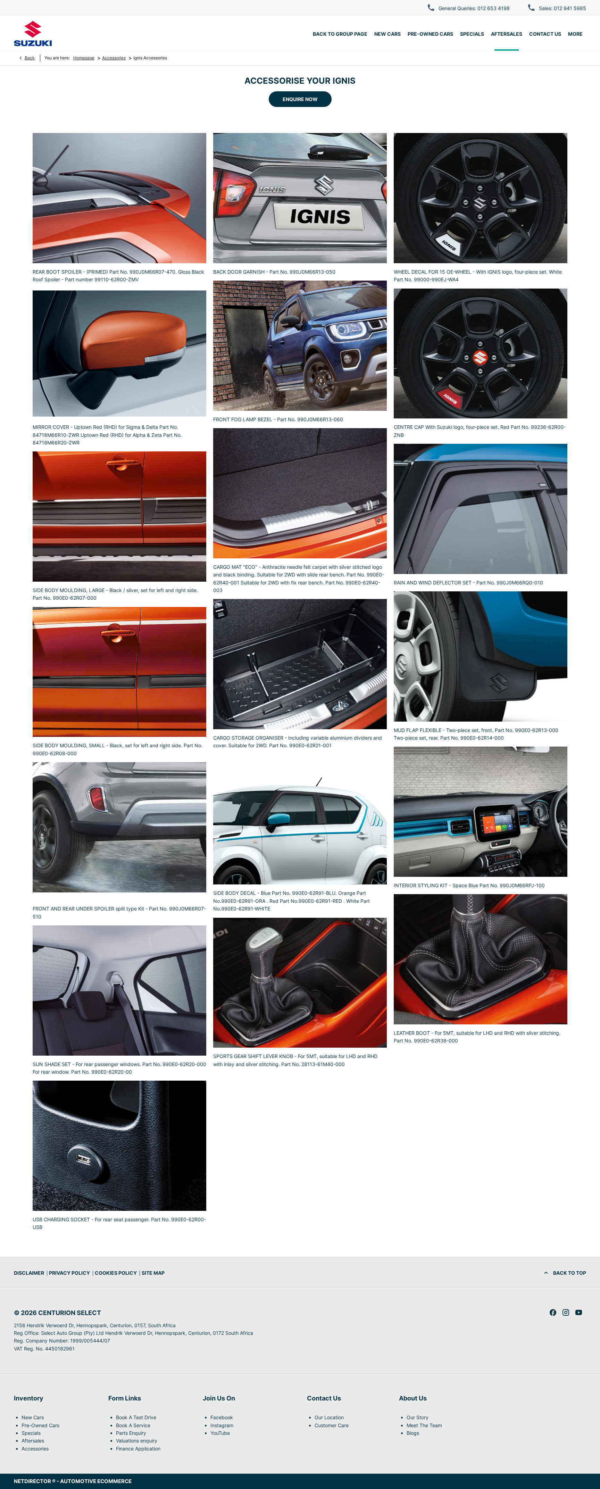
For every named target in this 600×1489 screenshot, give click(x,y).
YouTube (220, 1433)
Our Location (329, 1417)
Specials (31, 1433)
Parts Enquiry (131, 1433)
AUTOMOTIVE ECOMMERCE (96, 1481)
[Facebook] (553, 1312)
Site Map (153, 1273)
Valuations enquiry (136, 1441)
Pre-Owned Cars (40, 1425)
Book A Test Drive (136, 1417)
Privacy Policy (69, 1273)
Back (30, 57)
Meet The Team (424, 1425)
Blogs (413, 1433)
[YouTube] (579, 1312)
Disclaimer (29, 1273)
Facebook (221, 1417)
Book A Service (133, 1425)
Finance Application (138, 1448)
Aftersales (33, 1441)
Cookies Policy (116, 1273)
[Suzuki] (33, 33)
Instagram (221, 1425)
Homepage (83, 57)
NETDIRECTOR (33, 1481)
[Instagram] (566, 1312)
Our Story (417, 1417)
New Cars (33, 1417)
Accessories (114, 57)
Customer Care (332, 1425)
